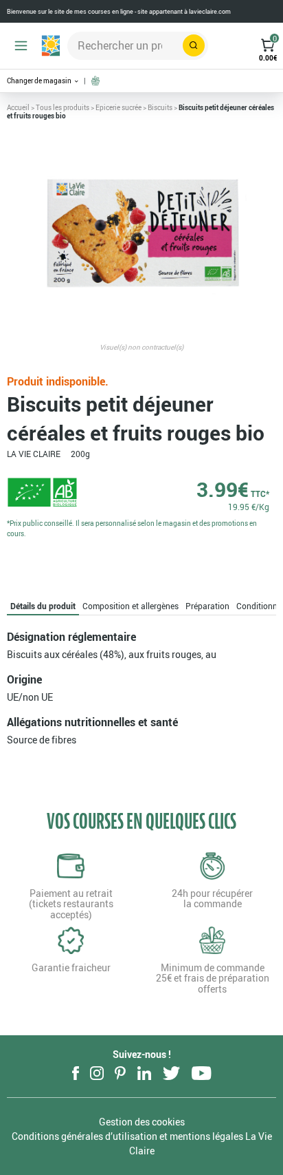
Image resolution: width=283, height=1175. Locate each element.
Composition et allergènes (130, 605)
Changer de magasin (40, 80)
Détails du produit (43, 605)
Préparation (207, 605)
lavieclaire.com (210, 11)
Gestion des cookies (142, 1121)
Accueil (18, 107)
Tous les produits (62, 107)
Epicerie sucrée (118, 107)
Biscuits (160, 107)
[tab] (43, 605)
